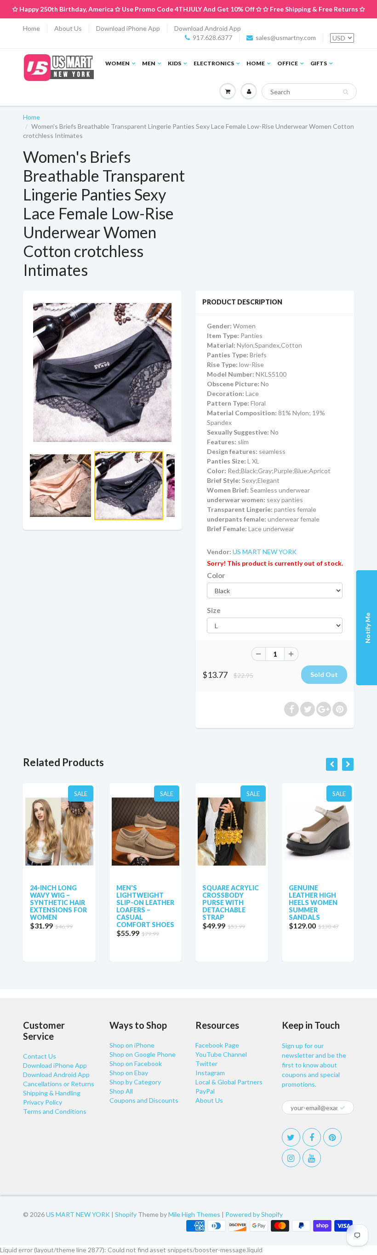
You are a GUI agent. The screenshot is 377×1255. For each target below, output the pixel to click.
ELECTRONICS (214, 63)
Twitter (206, 1063)
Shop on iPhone (131, 1045)
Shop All (121, 1091)
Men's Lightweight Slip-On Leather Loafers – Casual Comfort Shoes (145, 906)
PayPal (205, 1091)
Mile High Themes (194, 1214)
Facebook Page (217, 1045)
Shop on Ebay (128, 1073)
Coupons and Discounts (143, 1100)
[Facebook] (312, 1137)
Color (216, 575)
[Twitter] (291, 1137)
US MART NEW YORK (265, 552)
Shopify (126, 1214)
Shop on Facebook (135, 1063)
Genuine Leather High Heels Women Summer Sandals (313, 902)
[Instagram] (291, 1158)
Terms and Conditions (54, 1111)
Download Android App (207, 28)
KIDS (174, 63)
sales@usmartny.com (286, 37)
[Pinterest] (332, 1137)
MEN (148, 63)
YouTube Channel (221, 1054)
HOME (255, 63)
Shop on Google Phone (142, 1054)
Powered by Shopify (254, 1214)
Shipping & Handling (51, 1093)
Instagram (210, 1073)
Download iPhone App (128, 28)
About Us (68, 28)
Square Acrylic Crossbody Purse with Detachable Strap (230, 902)
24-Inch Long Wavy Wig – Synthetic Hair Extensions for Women (58, 902)
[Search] (345, 92)
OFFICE (287, 63)
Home (31, 28)
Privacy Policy (42, 1102)
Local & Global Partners (229, 1082)
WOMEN (117, 63)
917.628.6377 (212, 37)
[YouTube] (312, 1158)
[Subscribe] (342, 1107)
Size (214, 610)
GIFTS (318, 63)
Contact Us (39, 1056)
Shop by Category (135, 1082)
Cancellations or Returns (58, 1084)
